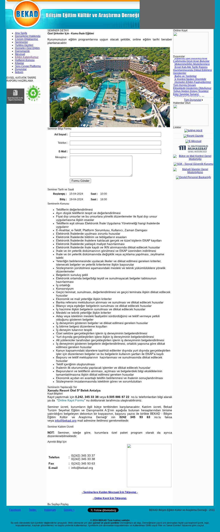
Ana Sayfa (21, 33)
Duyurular (21, 69)
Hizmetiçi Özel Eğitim (27, 48)
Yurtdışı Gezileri (24, 45)
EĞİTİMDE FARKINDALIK (189, 94)
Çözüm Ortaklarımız (26, 39)
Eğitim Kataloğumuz (26, 57)
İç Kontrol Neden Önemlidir (190, 76)
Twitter (33, 509)
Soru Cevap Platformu (28, 66)
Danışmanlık (22, 51)
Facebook (15, 509)
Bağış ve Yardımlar (185, 73)
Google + (69, 509)
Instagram (50, 509)
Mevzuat (20, 54)
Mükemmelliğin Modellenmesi (192, 61)
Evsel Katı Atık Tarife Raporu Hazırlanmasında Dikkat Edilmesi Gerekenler (192, 67)
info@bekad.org (65, 420)
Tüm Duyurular (192, 99)
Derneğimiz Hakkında (27, 36)
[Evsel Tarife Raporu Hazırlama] (24, 102)
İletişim (19, 72)
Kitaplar (19, 63)
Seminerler (21, 42)
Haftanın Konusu (25, 60)
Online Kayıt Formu (71, 400)
